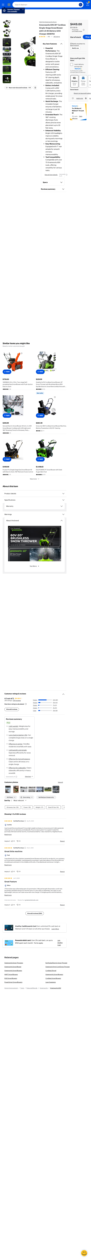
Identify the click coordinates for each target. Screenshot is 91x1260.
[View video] (32, 54)
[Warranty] (61, 506)
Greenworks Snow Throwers (13, 963)
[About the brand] (61, 520)
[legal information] (84, 30)
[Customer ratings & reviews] (63, 693)
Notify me (75, 48)
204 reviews (17, 700)
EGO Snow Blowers (10, 978)
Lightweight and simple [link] (18, 750)
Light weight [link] (13, 726)
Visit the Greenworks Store (47, 22)
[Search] (80, 4)
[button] (27, 52)
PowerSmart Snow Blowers (13, 982)
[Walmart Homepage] (9, 4)
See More (33, 566)
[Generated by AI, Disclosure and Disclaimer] (66, 174)
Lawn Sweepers (51, 982)
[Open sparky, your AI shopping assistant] (84, 1253)
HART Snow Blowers (11, 974)
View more (33, 479)
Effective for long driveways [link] (19, 759)
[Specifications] (63, 500)
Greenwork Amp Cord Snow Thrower (58, 967)
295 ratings (56, 36)
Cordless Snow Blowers (53, 978)
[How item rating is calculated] (26, 704)
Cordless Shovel (51, 970)
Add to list (79, 98)
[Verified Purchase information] (25, 821)
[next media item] (31, 50)
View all (60, 782)
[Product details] (63, 493)
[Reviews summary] (51, 37)
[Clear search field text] (77, 5)
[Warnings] (63, 514)
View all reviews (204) (34, 913)
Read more (8, 834)
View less (28, 776)
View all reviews (11, 709)
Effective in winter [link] (16, 744)
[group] (49, 37)
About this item (10, 486)
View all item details (51, 175)
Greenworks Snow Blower (12, 967)
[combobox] (47, 5)
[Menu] (3, 4)
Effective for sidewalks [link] (17, 768)
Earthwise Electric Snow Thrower (56, 963)
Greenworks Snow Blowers (13, 970)
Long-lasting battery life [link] (18, 735)
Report (62, 841)
